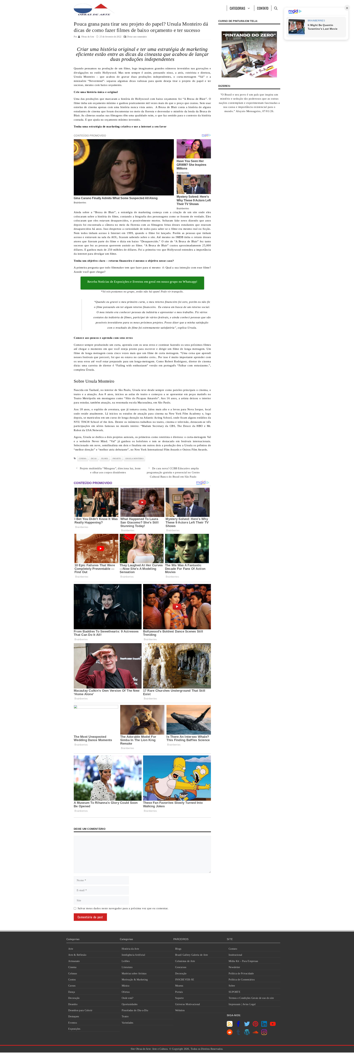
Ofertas (126, 992)
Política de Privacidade (241, 973)
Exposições (74, 1028)
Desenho (72, 1004)
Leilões (126, 961)
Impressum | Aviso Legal (242, 1004)
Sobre (232, 985)
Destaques (73, 1016)
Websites (180, 1010)
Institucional (235, 955)
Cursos (72, 985)
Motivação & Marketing (135, 979)
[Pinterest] (255, 1025)
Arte (70, 948)
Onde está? (127, 998)
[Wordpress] (247, 1034)
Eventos (72, 1022)
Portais (179, 992)
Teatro (125, 1016)
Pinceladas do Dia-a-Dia (135, 1010)
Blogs (178, 948)
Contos (72, 979)
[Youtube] (273, 1025)
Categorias (237, 8)
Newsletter (234, 967)
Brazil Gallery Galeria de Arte (191, 955)
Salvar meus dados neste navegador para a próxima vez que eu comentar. (123, 908)
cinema (82, 458)
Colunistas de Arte (185, 961)
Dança (71, 992)
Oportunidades (129, 1004)
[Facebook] (238, 1025)
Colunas (72, 973)
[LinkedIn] (264, 1025)
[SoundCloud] (255, 1034)
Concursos (180, 967)
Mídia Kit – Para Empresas (243, 961)
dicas (94, 458)
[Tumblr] (238, 1034)
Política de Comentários (242, 979)
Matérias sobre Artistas (134, 973)
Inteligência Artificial (133, 955)
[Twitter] (247, 1025)
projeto (117, 458)
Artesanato (74, 961)
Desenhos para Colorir (80, 1010)
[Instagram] (264, 1034)
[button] (275, 8)
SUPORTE (234, 992)
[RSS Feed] (229, 1025)
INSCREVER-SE (184, 979)
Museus (179, 985)
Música (125, 985)
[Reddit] (229, 1034)
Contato (262, 8)
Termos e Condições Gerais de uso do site (251, 998)
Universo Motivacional (187, 1004)
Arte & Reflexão (77, 955)
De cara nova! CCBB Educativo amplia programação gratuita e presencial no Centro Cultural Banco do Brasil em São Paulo (173, 472)
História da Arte (130, 948)
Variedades (127, 1022)
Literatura (127, 967)
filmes (104, 458)
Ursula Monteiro (134, 458)
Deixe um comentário (137, 36)
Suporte (179, 998)
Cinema (72, 967)
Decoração (73, 998)
